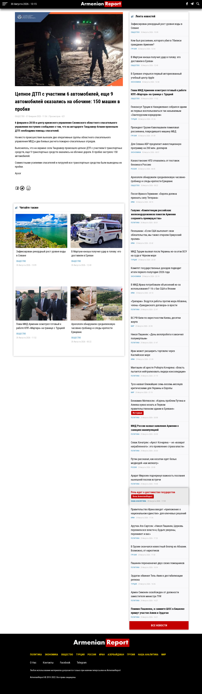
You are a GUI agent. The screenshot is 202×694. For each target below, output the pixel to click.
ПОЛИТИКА (135, 223)
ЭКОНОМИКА (136, 82)
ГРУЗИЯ (134, 49)
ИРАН (133, 202)
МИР (132, 326)
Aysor (18, 173)
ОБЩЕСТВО (21, 261)
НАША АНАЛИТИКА (138, 501)
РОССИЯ (134, 169)
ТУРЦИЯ (134, 119)
